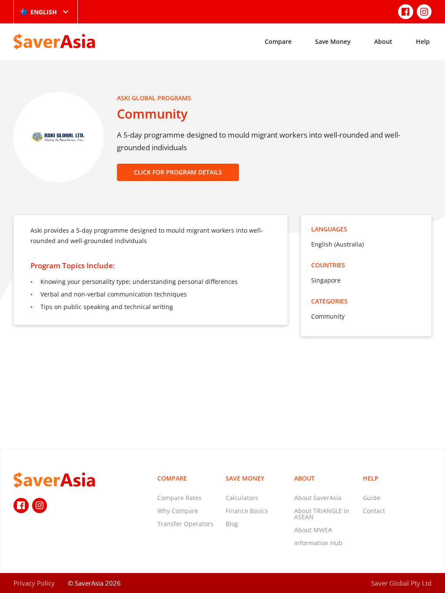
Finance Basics (247, 511)
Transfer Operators (185, 524)
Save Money (333, 41)
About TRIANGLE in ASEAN (321, 514)
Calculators (242, 498)
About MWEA (313, 530)
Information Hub (318, 543)
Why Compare (177, 511)
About (383, 41)
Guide (371, 498)
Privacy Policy (34, 583)
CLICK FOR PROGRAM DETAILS (178, 172)
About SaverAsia (318, 498)
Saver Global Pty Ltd (401, 583)
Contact (374, 511)
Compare (278, 41)
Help (423, 41)
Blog (232, 524)
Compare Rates (179, 498)
